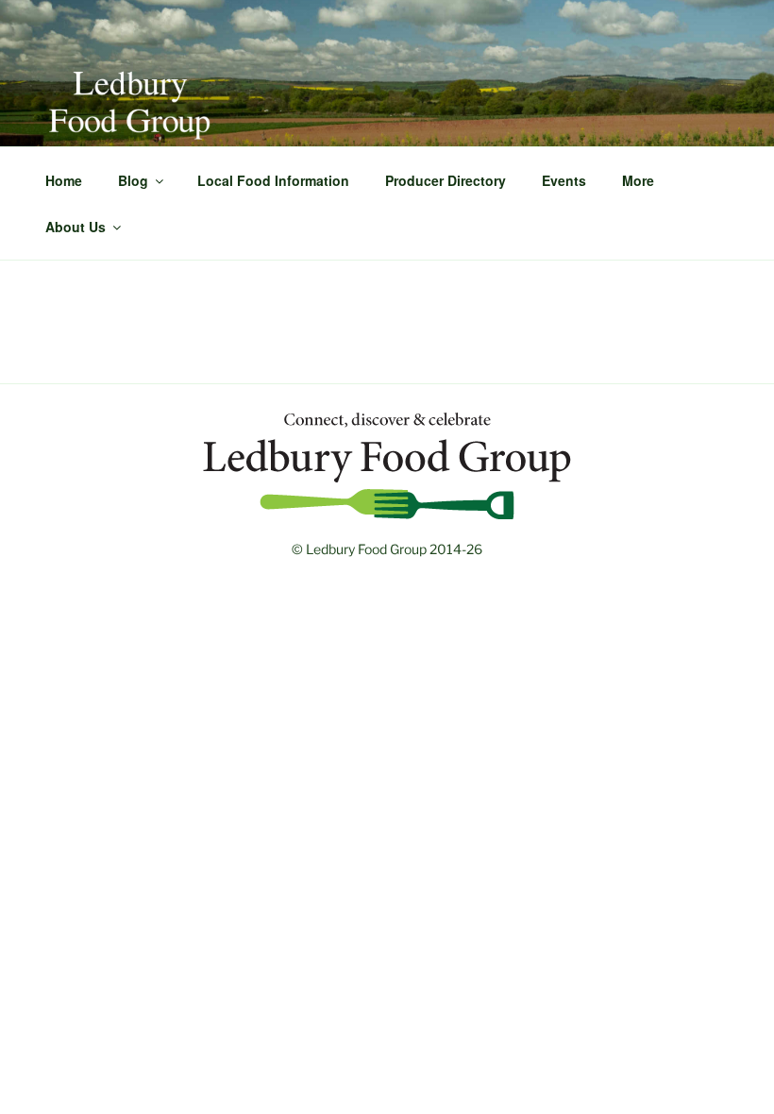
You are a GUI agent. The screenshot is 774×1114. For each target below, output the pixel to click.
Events (564, 180)
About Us (75, 226)
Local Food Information (273, 180)
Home (63, 180)
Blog (133, 180)
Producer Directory (445, 180)
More (638, 180)
